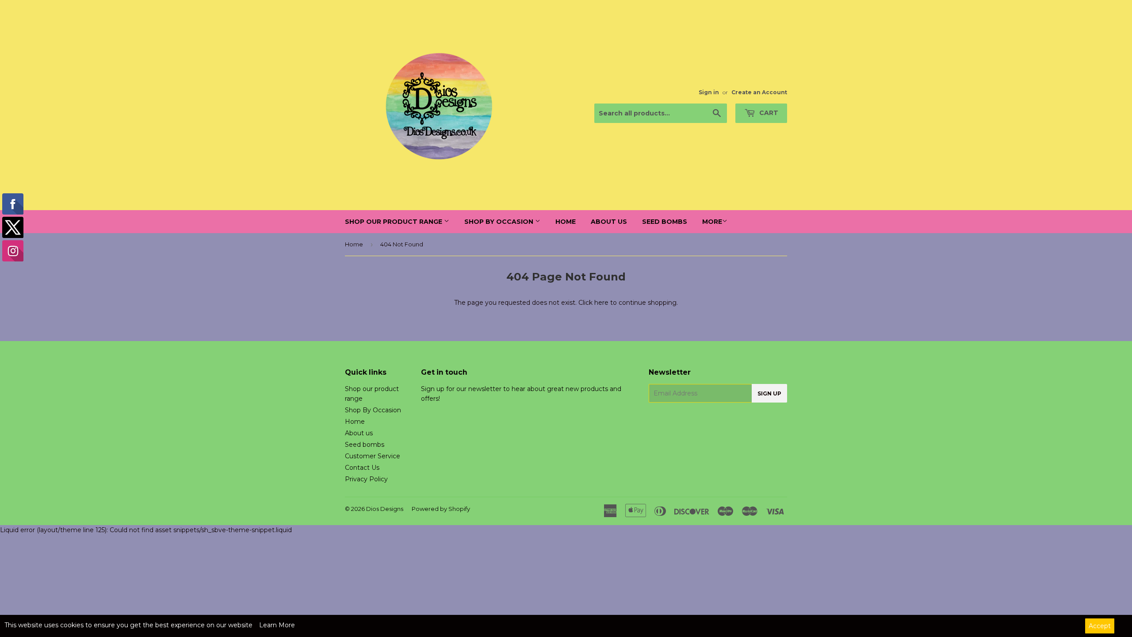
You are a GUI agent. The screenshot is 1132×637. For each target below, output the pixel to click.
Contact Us (362, 468)
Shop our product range (394, 222)
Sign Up (769, 393)
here (601, 303)
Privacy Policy (366, 479)
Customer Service (372, 456)
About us (609, 222)
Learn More (277, 625)
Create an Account (759, 92)
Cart (767, 113)
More (712, 222)
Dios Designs (384, 508)
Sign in (709, 92)
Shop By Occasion (499, 222)
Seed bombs (664, 222)
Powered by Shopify (441, 508)
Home (565, 222)
